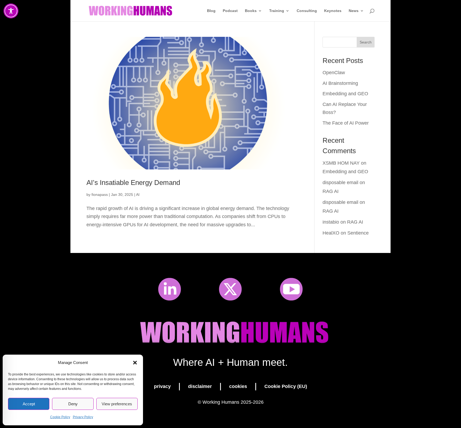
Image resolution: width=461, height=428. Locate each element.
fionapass (100, 194)
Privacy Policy (83, 417)
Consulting (307, 11)
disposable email (340, 182)
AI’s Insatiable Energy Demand (133, 183)
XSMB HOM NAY (341, 163)
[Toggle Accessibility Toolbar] (11, 11)
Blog (211, 11)
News (354, 11)
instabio (331, 222)
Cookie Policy (60, 417)
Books (251, 11)
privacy (162, 386)
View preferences (117, 404)
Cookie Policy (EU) (285, 386)
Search (366, 42)
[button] (135, 362)
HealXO (331, 233)
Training (276, 11)
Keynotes (332, 11)
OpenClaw (334, 72)
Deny (73, 404)
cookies (238, 386)
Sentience (358, 233)
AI (138, 194)
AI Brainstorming (340, 83)
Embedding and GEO (345, 93)
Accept (29, 404)
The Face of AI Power (346, 123)
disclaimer (200, 386)
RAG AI (331, 191)
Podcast (230, 11)
